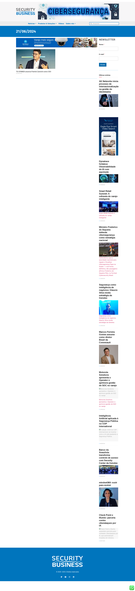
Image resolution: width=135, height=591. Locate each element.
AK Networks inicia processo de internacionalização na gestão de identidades (109, 86)
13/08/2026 (102, 220)
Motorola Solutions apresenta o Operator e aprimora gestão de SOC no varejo (108, 379)
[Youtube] (65, 576)
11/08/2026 (102, 366)
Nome (101, 44)
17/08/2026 (102, 109)
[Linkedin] (73, 576)
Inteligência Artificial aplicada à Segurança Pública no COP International (108, 421)
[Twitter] (61, 576)
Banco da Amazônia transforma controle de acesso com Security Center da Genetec (108, 456)
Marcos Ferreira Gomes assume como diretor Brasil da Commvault (107, 337)
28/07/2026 (102, 540)
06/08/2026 (102, 443)
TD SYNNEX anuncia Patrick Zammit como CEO (33, 72)
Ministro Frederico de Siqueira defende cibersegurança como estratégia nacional (108, 234)
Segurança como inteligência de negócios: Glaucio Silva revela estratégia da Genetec (108, 291)
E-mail (102, 54)
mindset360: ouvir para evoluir (108, 483)
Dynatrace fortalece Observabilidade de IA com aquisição (107, 166)
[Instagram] (69, 576)
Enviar (102, 65)
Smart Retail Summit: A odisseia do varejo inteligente (108, 195)
